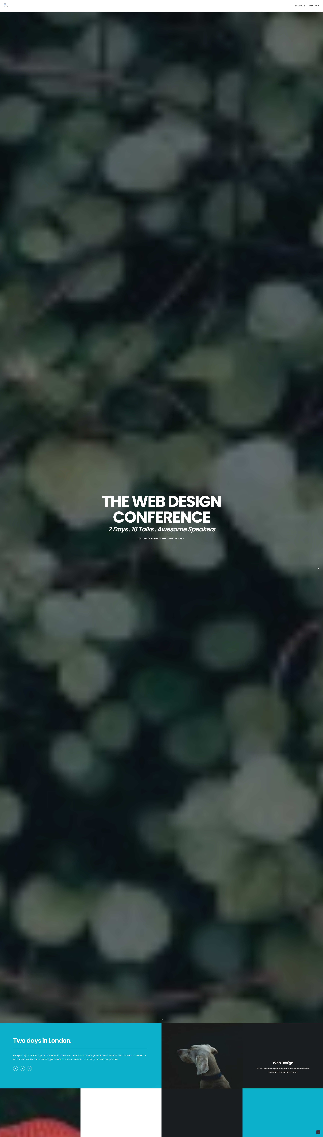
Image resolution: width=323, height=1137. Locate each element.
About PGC (314, 6)
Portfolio (300, 6)
